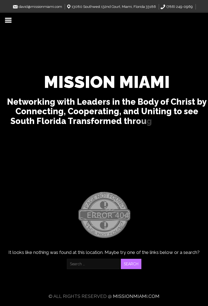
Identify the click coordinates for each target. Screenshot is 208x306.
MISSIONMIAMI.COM (136, 296)
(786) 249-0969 (179, 7)
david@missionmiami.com (40, 7)
